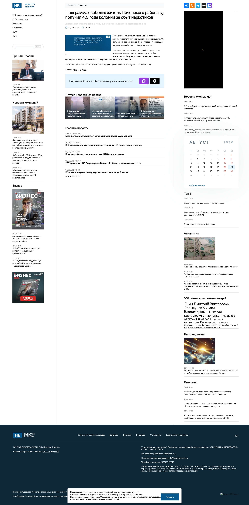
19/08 (14, 138)
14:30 (191, 399)
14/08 (14, 168)
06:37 (191, 101)
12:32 (191, 281)
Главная (71, 5)
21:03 (191, 199)
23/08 (186, 101)
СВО (14, 31)
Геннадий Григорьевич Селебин (216, 325)
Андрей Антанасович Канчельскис (203, 320)
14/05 (186, 399)
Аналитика (17, 23)
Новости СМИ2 (72, 176)
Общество (17, 27)
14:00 (19, 258)
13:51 (19, 233)
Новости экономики (197, 96)
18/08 (14, 246)
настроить (86, 499)
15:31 (19, 168)
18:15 (191, 125)
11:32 (191, 387)
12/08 (186, 281)
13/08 (14, 258)
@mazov (46, 451)
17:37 (19, 246)
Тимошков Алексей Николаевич (209, 317)
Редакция (140, 435)
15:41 (191, 208)
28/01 (186, 411)
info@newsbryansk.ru (178, 458)
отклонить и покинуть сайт (107, 499)
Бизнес (17, 185)
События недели (20, 19)
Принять (170, 497)
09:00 (20, 84)
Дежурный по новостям (177, 435)
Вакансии (114, 435)
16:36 (191, 264)
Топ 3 (187, 193)
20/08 (14, 233)
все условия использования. (147, 497)
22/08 (14, 84)
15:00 (191, 411)
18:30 (191, 113)
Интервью (190, 382)
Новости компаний (25, 102)
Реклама (127, 435)
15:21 (191, 220)
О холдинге (155, 435)
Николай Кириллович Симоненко (203, 313)
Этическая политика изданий (91, 435)
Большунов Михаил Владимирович (199, 310)
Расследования (194, 334)
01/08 (186, 387)
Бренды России (23, 56)
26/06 (186, 368)
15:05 (20, 138)
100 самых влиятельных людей (27, 15)
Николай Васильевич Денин (212, 327)
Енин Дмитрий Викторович (207, 304)
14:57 (20, 153)
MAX (56, 451)
